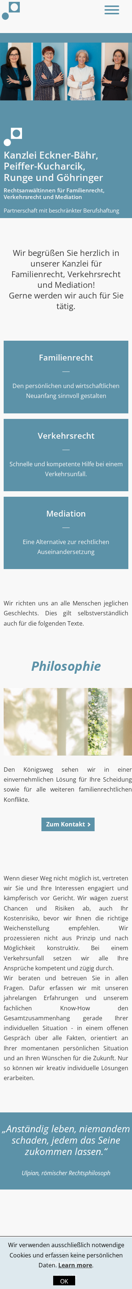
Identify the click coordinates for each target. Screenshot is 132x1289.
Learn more (75, 1265)
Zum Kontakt (65, 824)
